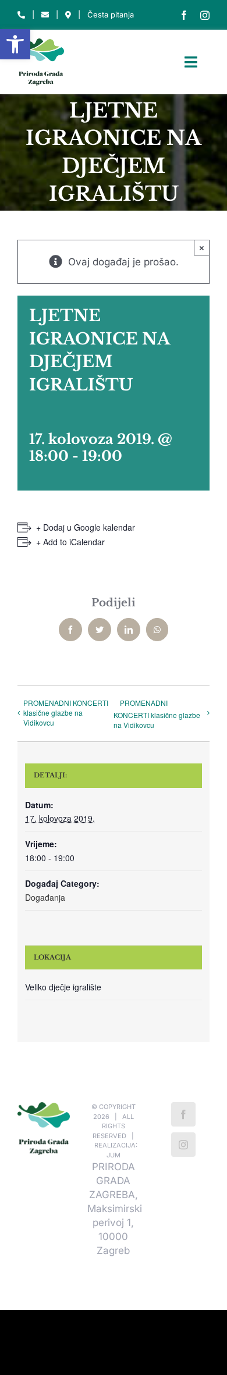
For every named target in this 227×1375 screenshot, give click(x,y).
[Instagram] (183, 1144)
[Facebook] (183, 1114)
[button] (15, 44)
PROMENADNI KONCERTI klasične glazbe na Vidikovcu (65, 712)
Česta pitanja (110, 14)
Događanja (45, 897)
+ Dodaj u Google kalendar (85, 527)
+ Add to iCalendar (70, 542)
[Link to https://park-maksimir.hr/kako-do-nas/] (68, 15)
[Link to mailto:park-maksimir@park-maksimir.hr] (45, 15)
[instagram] (205, 15)
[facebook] (184, 15)
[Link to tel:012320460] (21, 15)
